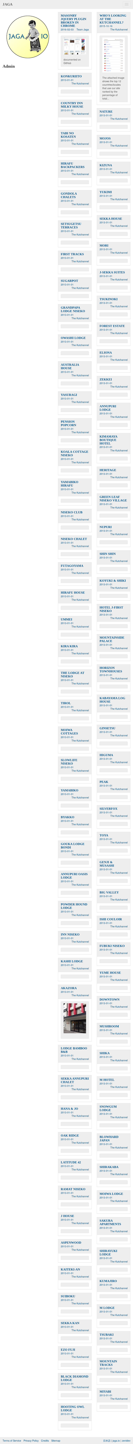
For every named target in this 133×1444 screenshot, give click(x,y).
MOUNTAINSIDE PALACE (112, 639)
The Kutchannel (119, 29)
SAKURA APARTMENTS (110, 1222)
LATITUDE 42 (71, 1162)
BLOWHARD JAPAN (109, 1138)
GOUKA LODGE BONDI (73, 845)
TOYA (104, 835)
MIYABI (105, 1391)
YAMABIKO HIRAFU (69, 483)
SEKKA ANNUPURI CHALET (75, 1080)
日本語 (106, 1440)
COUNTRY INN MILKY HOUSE (72, 104)
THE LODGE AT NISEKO (72, 674)
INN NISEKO (70, 934)
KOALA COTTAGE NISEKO (74, 453)
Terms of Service (12, 1440)
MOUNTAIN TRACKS (108, 1363)
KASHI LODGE (72, 961)
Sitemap (55, 1440)
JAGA (7, 4)
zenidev (126, 1440)
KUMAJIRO (108, 1281)
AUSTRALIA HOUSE (70, 366)
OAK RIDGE (70, 1135)
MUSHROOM (109, 1026)
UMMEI (66, 619)
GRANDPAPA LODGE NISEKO (73, 309)
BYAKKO (67, 817)
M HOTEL (107, 1080)
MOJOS (105, 138)
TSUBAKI (107, 1334)
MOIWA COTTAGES (69, 731)
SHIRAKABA (109, 1167)
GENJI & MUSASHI (107, 863)
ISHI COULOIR (111, 919)
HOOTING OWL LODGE (72, 1408)
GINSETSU (107, 728)
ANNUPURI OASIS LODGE (74, 875)
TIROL (66, 703)
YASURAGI (69, 395)
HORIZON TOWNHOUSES (111, 669)
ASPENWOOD (71, 1242)
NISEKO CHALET (74, 539)
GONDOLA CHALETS (69, 195)
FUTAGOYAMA (72, 565)
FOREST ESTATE (112, 326)
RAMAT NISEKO (73, 1189)
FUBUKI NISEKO (112, 946)
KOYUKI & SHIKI (113, 580)
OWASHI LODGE (73, 338)
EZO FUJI (68, 1349)
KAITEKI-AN (70, 1269)
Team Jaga (83, 29)
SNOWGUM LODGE (108, 1108)
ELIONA (106, 352)
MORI (104, 245)
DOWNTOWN (109, 999)
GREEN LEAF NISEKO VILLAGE (113, 498)
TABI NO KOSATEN (68, 134)
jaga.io (116, 1440)
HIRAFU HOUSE (73, 592)
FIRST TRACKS (72, 254)
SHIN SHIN (108, 554)
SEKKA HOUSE (111, 218)
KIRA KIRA (69, 646)
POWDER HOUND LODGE (74, 906)
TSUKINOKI (109, 299)
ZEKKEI (106, 379)
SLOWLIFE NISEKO (69, 761)
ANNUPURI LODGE (108, 408)
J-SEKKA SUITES (112, 272)
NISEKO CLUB (71, 512)
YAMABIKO (69, 790)
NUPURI (106, 527)
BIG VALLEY (109, 892)
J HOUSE (67, 1216)
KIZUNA (106, 165)
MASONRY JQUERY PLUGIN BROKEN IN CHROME (73, 21)
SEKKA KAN (70, 1323)
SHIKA (105, 1053)
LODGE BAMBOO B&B (74, 1050)
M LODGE (107, 1308)
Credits (45, 1440)
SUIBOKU (68, 1296)
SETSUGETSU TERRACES (71, 225)
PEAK (104, 782)
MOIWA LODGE (111, 1194)
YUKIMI (106, 192)
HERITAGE (108, 470)
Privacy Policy (31, 1440)
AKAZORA (69, 988)
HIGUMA (106, 755)
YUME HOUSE (110, 972)
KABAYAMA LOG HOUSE (112, 699)
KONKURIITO (71, 76)
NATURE (106, 111)
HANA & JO (69, 1108)
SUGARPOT (69, 281)
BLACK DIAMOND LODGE (74, 1378)
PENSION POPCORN (68, 423)
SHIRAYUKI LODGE (108, 1252)
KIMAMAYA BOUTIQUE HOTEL (108, 440)
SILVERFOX (108, 808)
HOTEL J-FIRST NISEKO (111, 609)
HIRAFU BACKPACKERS (73, 165)
